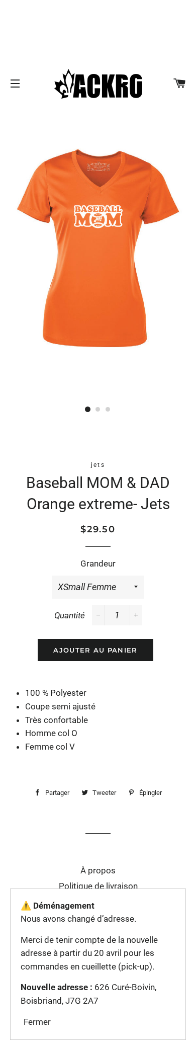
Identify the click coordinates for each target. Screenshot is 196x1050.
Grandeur (98, 563)
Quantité (69, 615)
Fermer (37, 1022)
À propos (98, 870)
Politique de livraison (98, 886)
